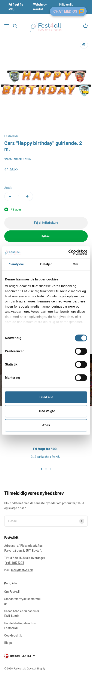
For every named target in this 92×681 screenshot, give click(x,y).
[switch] (81, 351)
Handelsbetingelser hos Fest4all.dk (20, 625)
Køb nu (46, 236)
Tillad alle (46, 397)
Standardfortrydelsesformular (22, 601)
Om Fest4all (11, 591)
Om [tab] (75, 264)
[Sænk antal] (9, 196)
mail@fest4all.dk (22, 570)
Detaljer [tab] (46, 264)
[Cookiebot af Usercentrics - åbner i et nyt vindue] (68, 252)
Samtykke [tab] (16, 264)
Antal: (8, 187)
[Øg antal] (27, 196)
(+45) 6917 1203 (14, 563)
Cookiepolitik (13, 635)
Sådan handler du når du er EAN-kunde (21, 613)
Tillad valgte (46, 411)
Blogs (8, 642)
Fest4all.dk (11, 136)
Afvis (46, 425)
